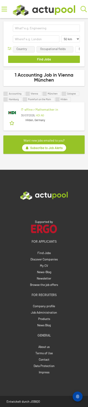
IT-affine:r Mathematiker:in (39, 109)
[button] (10, 48)
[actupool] (44, 9)
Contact (44, 359)
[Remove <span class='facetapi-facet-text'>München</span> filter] (45, 94)
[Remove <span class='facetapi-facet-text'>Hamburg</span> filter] (6, 99)
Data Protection (44, 366)
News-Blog (44, 272)
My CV (44, 265)
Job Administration (44, 312)
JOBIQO (35, 401)
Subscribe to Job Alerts (46, 148)
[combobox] (46, 28)
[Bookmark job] (12, 122)
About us (44, 347)
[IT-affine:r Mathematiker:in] (12, 112)
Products (44, 319)
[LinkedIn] (44, 209)
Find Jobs (44, 253)
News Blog (44, 325)
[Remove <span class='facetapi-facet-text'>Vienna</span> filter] (28, 94)
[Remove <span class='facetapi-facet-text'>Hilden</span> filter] (58, 99)
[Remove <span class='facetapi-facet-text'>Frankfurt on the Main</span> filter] (25, 99)
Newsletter (44, 278)
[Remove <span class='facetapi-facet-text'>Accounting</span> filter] (6, 94)
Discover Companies (44, 259)
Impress (44, 372)
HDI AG (40, 115)
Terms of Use (44, 353)
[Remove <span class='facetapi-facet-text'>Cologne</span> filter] (64, 94)
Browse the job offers (44, 285)
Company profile (44, 306)
